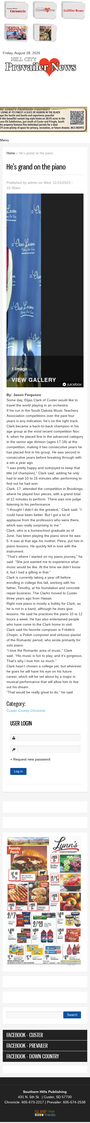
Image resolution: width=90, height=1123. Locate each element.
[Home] (40, 76)
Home (10, 153)
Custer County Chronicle (25, 711)
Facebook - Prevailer (27, 1045)
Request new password (31, 759)
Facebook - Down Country (32, 1056)
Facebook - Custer (24, 1035)
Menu (4, 140)
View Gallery (34, 380)
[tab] (45, 1035)
